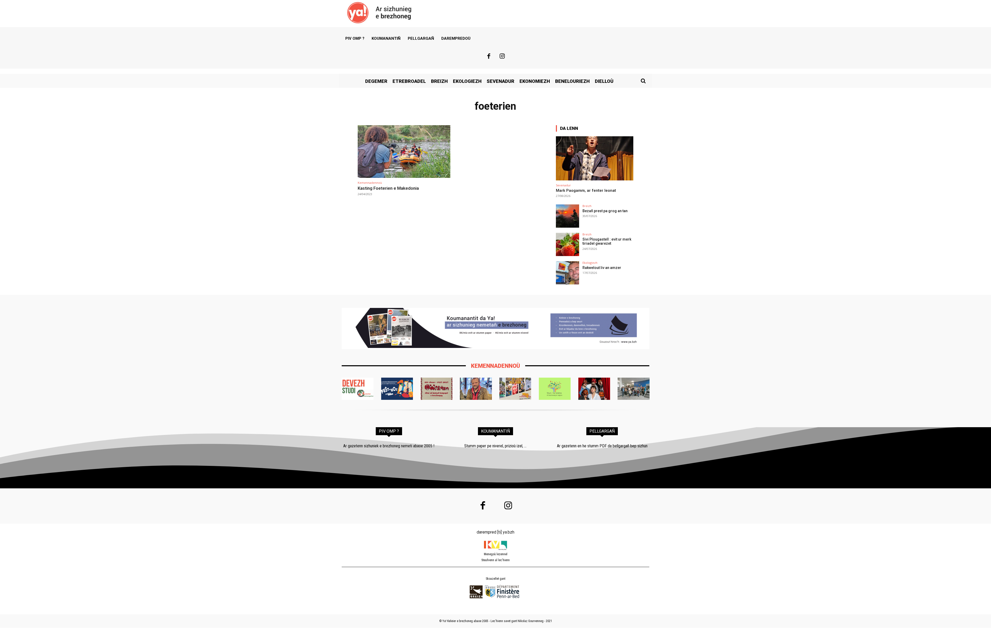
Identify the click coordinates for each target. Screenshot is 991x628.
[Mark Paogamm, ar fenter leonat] (594, 158)
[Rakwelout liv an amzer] (567, 272)
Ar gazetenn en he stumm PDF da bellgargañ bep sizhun (602, 445)
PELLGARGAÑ (602, 431)
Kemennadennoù (370, 182)
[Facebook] (488, 56)
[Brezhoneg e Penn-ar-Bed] (397, 389)
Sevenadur (563, 185)
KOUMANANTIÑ (495, 431)
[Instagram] (502, 56)
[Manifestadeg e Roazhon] (515, 389)
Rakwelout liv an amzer (601, 268)
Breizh (587, 205)
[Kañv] (476, 389)
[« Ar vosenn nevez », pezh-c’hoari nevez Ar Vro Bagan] (594, 389)
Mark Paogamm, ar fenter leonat (586, 190)
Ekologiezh (589, 262)
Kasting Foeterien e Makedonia (388, 188)
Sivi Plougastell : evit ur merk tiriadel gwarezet (606, 241)
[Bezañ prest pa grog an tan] (567, 216)
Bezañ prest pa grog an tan (605, 211)
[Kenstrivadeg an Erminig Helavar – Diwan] (633, 389)
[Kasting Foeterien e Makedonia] (404, 151)
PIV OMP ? (389, 431)
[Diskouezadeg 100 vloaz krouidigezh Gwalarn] (436, 389)
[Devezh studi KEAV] (357, 389)
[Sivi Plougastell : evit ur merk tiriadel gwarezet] (567, 244)
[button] (643, 81)
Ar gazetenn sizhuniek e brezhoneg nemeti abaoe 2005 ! (388, 445)
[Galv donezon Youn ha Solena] (555, 389)
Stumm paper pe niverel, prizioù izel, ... (495, 445)
